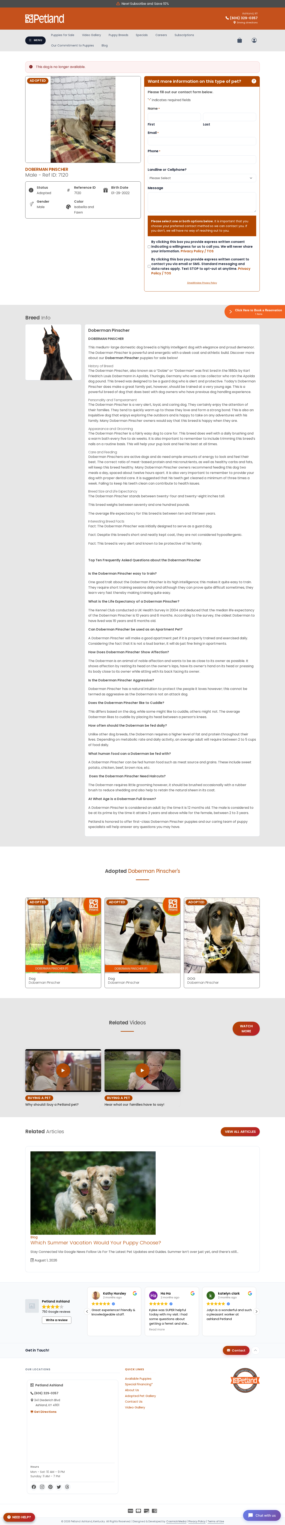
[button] (256, 1311)
